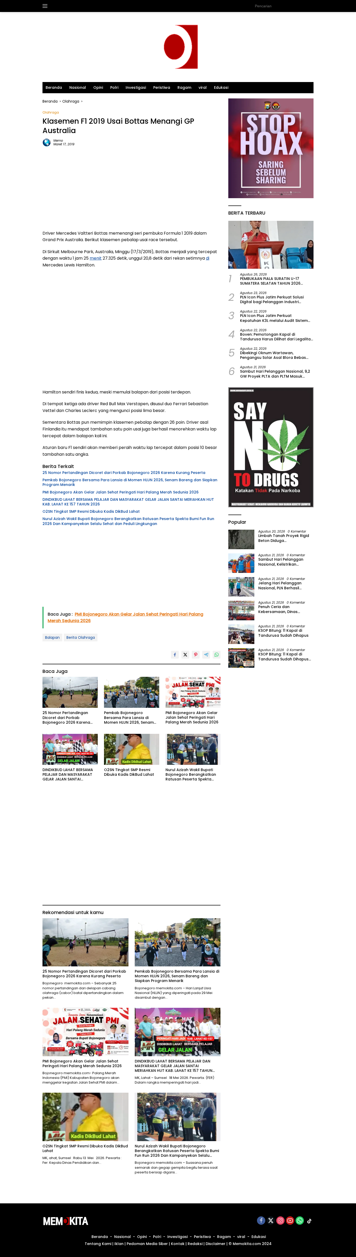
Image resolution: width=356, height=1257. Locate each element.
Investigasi (136, 87)
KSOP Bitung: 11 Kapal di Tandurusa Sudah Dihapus (283, 632)
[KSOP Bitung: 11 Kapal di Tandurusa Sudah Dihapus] (241, 634)
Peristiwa (161, 87)
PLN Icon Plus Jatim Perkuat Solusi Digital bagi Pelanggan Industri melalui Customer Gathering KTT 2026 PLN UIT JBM (276, 299)
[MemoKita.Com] (178, 46)
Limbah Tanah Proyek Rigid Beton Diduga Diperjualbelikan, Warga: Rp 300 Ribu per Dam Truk (284, 538)
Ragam (184, 87)
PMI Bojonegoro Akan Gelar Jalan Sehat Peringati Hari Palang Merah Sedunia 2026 (120, 492)
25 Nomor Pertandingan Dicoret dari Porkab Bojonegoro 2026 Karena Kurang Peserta (123, 472)
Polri (114, 87)
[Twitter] (271, 1220)
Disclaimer (215, 1243)
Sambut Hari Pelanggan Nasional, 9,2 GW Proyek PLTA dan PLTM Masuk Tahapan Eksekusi (275, 373)
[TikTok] (309, 1221)
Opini (98, 87)
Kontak (178, 1243)
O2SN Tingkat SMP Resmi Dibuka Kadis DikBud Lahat (91, 511)
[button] (300, 6)
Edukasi (221, 87)
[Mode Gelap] (311, 6)
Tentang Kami (98, 1243)
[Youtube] (290, 1220)
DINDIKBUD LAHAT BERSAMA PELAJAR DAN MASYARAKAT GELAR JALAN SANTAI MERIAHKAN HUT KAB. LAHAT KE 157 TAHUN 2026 (128, 501)
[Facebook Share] (175, 655)
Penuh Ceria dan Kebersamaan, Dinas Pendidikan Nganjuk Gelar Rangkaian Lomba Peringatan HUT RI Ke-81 (282, 609)
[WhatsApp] (300, 1220)
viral (203, 87)
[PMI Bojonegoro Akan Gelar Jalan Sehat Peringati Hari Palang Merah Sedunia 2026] (193, 692)
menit (96, 258)
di (207, 258)
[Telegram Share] (206, 655)
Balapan (52, 637)
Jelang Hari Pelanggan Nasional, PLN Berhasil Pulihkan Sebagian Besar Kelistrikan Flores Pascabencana (281, 585)
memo (58, 140)
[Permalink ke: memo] (46, 142)
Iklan (119, 1243)
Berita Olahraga (80, 637)
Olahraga (50, 112)
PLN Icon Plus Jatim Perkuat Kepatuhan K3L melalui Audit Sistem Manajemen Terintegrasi (274, 318)
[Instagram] (280, 1220)
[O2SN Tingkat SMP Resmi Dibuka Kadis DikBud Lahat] (131, 749)
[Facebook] (261, 1220)
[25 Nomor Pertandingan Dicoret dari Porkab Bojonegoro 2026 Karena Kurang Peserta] (70, 692)
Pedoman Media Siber (147, 1243)
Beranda (54, 87)
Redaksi (195, 1243)
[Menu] (46, 6)
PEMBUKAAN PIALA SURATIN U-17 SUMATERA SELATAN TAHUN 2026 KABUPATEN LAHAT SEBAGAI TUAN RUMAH (271, 280)
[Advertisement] (131, 188)
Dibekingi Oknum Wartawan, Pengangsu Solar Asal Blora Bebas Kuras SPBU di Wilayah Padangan (273, 355)
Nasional (77, 87)
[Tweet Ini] (185, 655)
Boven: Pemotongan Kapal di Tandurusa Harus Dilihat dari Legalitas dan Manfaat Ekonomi (276, 336)
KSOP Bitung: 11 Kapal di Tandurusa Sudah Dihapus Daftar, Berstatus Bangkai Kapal (283, 656)
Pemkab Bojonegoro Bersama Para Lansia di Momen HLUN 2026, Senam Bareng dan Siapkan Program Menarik (129, 482)
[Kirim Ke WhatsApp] (216, 655)
